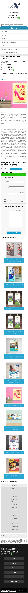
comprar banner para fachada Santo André (14, 285)
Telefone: (21, 192)
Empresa (14, 563)
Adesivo (4, 31)
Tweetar (3, 79)
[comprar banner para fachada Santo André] (14, 274)
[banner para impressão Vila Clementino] (14, 345)
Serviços (14, 28)
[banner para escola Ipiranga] (14, 442)
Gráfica (4, 45)
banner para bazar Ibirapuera (14, 405)
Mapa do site (14, 581)
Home (14, 558)
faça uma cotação (16, 168)
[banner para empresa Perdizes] (14, 298)
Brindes (4, 38)
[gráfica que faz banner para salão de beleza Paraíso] (14, 249)
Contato (14, 577)
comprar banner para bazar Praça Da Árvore (14, 381)
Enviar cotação (14, 233)
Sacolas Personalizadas (10, 52)
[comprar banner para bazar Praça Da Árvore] (14, 370)
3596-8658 (15, 13)
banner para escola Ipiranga (14, 452)
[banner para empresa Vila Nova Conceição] (14, 321)
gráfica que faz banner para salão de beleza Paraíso (14, 260)
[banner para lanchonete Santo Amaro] (14, 465)
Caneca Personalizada (9, 42)
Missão (14, 567)
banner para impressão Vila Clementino (14, 356)
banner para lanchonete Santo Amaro (14, 476)
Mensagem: (19, 210)
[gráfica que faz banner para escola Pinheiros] (14, 417)
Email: (7, 187)
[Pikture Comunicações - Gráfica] (14, 5)
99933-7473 (14, 18)
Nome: (7, 181)
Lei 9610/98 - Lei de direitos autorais (14, 542)
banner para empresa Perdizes (14, 308)
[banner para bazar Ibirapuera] (14, 395)
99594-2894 (15, 15)
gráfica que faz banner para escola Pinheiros (14, 428)
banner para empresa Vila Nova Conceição (14, 332)
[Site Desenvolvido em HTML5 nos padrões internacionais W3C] (12, 591)
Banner (4, 35)
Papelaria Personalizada (10, 49)
